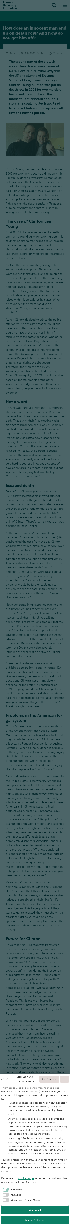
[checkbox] (12, 1190)
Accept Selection (35, 1220)
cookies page (26, 1178)
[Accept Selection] (64, 1079)
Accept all (35, 1210)
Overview (51, 1079)
